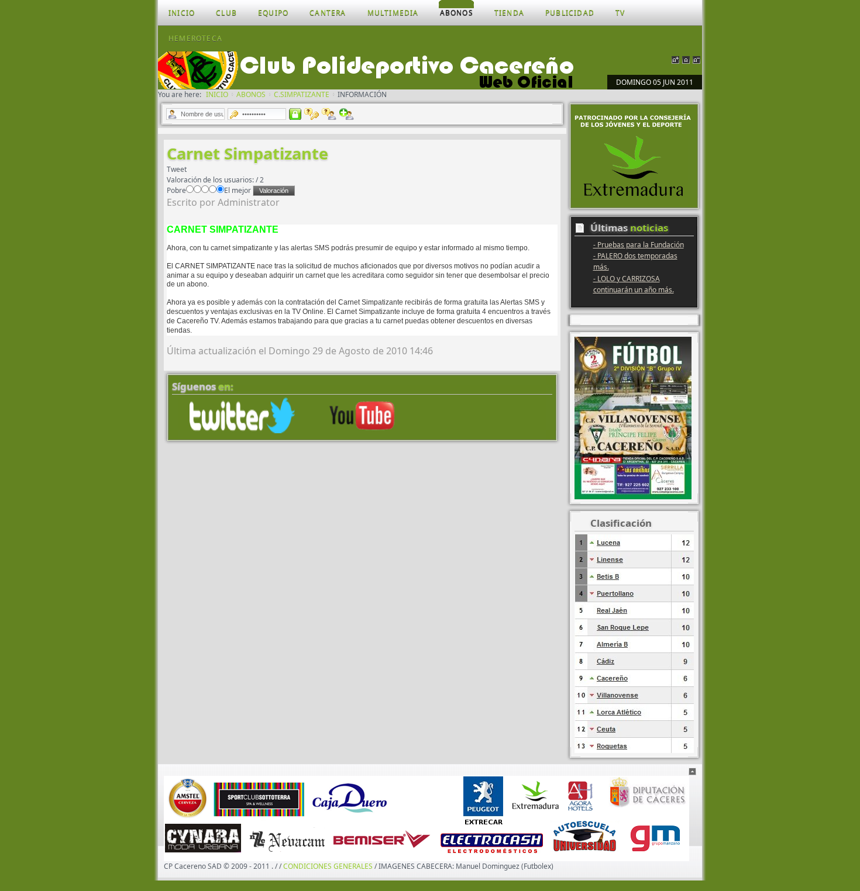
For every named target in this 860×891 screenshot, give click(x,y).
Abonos (251, 94)
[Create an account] (346, 114)
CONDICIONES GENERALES (328, 866)
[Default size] (686, 59)
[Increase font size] (675, 59)
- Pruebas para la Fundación (638, 245)
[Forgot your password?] (311, 114)
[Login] (295, 114)
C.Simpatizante (301, 94)
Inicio (217, 94)
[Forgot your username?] (329, 114)
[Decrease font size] (696, 59)
